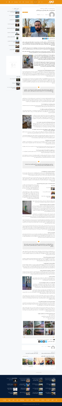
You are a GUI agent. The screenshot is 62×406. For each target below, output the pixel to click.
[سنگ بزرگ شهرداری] (17, 20)
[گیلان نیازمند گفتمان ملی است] (53, 192)
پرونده (9, 400)
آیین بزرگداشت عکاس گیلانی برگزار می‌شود (10, 389)
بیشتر (9, 2)
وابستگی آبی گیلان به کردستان (48, 389)
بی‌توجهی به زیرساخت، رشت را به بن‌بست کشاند (11, 88)
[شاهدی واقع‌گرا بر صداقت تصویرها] (50, 361)
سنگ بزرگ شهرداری (12, 19)
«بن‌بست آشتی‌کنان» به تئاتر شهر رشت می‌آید (10, 384)
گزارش (39, 2)
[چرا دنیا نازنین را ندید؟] (17, 16)
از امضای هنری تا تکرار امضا (11, 24)
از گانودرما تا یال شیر (12, 49)
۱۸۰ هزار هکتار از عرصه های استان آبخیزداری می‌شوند (48, 353)
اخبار (12, 2)
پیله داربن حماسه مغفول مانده (10, 393)
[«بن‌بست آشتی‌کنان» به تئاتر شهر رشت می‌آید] (15, 385)
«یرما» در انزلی (11, 379)
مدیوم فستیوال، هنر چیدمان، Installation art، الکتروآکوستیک (43, 339)
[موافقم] (53, 337)
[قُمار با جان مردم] (53, 188)
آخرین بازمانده (14, 83)
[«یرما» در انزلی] (15, 380)
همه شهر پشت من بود (13, 78)
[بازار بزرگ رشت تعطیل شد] (28, 393)
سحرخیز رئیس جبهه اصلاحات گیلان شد (22, 380)
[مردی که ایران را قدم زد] (17, 46)
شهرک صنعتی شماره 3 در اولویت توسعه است (35, 393)
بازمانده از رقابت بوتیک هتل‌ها (11, 28)
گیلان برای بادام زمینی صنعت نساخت (35, 389)
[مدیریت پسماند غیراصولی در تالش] (17, 42)
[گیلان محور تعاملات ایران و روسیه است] (28, 389)
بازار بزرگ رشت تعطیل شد (22, 393)
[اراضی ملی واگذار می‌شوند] (53, 385)
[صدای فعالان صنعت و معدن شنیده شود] (53, 393)
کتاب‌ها (20, 2)
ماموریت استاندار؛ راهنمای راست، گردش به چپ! (32, 353)
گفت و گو (35, 2)
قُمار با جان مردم (48, 187)
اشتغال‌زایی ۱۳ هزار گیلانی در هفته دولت (35, 380)
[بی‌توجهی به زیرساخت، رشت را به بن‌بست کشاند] (18, 88)
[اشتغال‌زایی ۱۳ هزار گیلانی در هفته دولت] (41, 380)
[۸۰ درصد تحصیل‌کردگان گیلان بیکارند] (41, 385)
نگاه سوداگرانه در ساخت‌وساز (11, 32)
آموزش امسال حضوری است (48, 380)
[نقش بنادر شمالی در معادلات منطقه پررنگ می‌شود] (53, 197)
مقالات (23, 2)
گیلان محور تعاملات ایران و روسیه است (23, 389)
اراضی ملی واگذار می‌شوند (48, 384)
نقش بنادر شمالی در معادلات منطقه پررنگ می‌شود (45, 197)
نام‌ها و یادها (27, 2)
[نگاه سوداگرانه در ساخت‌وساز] (17, 33)
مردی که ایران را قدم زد (12, 45)
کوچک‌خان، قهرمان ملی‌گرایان (11, 36)
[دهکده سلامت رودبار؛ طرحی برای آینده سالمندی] (27, 361)
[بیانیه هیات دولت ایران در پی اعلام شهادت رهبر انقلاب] (28, 385)
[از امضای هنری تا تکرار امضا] (17, 25)
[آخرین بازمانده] (18, 84)
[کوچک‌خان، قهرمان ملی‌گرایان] (17, 37)
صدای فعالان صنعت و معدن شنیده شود (48, 393)
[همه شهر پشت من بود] (18, 79)
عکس (13, 400)
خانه (41, 2)
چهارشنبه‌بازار (16, 2)
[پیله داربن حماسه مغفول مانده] (15, 393)
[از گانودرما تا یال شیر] (17, 50)
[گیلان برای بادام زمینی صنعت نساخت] (41, 389)
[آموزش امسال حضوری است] (53, 380)
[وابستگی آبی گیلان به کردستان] (53, 389)
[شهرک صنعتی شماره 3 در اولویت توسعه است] (41, 393)
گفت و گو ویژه (51, 339)
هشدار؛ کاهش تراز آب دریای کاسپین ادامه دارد (11, 12)
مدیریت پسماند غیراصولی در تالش (11, 42)
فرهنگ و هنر (26, 12)
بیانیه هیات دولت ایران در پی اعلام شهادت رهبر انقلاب (22, 384)
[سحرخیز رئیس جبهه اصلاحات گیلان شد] (28, 380)
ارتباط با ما (4, 400)
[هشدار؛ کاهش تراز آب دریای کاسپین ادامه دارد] (17, 12)
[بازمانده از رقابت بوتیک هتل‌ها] (17, 29)
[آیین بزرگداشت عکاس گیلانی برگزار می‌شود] (15, 389)
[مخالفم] (24, 337)
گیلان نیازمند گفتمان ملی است (46, 191)
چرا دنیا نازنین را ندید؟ (12, 15)
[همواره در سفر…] (38, 361)
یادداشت (31, 2)
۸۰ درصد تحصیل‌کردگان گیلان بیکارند (35, 384)
